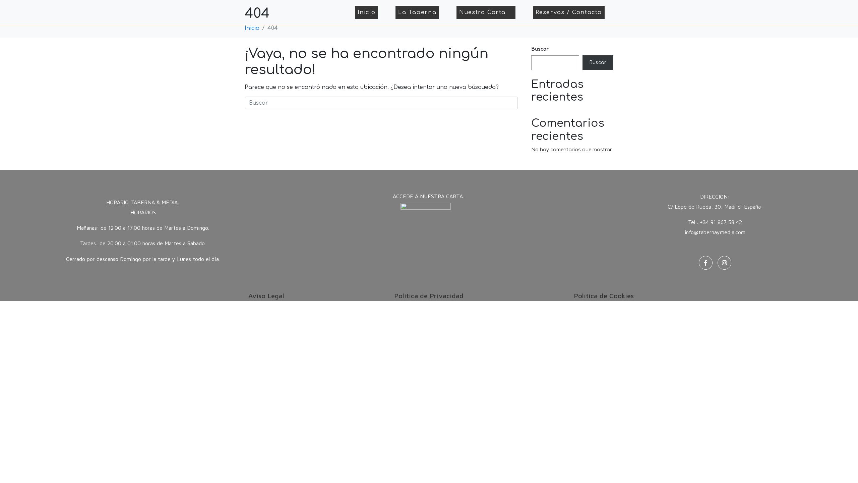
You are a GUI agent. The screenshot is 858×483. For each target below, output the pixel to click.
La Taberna (417, 12)
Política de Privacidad (429, 296)
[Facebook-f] (706, 263)
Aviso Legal (266, 296)
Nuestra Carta (482, 12)
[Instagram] (724, 263)
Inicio (367, 12)
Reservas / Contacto (569, 12)
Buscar (540, 49)
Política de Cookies (604, 296)
